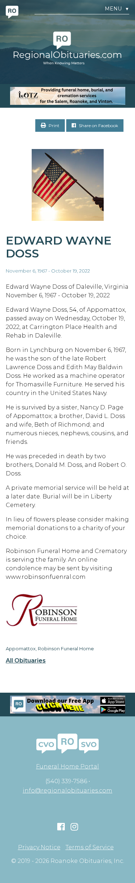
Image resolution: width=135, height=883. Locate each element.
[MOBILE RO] (67, 96)
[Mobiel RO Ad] (67, 705)
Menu (117, 9)
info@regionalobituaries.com (67, 790)
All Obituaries (26, 660)
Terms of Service (90, 847)
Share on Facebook (98, 125)
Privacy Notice (39, 847)
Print (53, 125)
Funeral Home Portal (67, 766)
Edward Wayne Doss (59, 247)
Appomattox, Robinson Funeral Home (50, 648)
